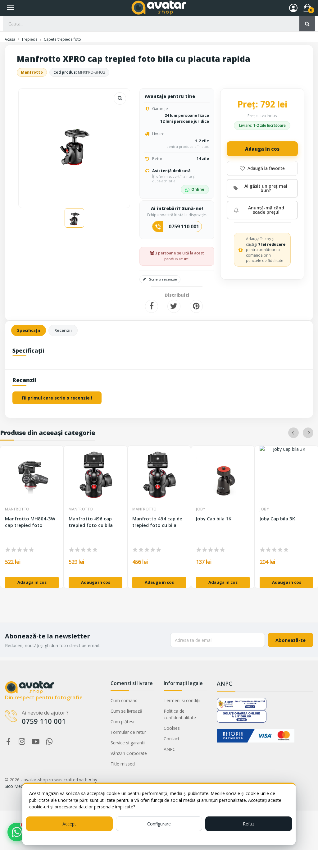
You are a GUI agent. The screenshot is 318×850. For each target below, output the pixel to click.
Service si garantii (128, 743)
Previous (293, 432)
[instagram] (22, 742)
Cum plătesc (123, 721)
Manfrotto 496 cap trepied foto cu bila (91, 521)
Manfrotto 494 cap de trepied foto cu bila (157, 521)
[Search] (307, 23)
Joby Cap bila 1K (213, 518)
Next (308, 432)
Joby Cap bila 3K (277, 518)
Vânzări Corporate (129, 753)
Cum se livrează (126, 711)
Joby (200, 509)
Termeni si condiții (182, 700)
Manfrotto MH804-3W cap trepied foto (30, 521)
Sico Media (16, 786)
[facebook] (8, 742)
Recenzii (63, 330)
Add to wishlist (262, 168)
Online (197, 189)
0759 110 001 (184, 226)
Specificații (28, 330)
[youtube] (35, 742)
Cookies (172, 728)
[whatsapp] (49, 742)
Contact (171, 739)
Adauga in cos (262, 149)
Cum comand (124, 700)
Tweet (173, 306)
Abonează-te (290, 640)
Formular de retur (128, 732)
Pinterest (196, 306)
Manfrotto (32, 72)
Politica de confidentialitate (180, 714)
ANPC (169, 749)
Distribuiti (151, 306)
